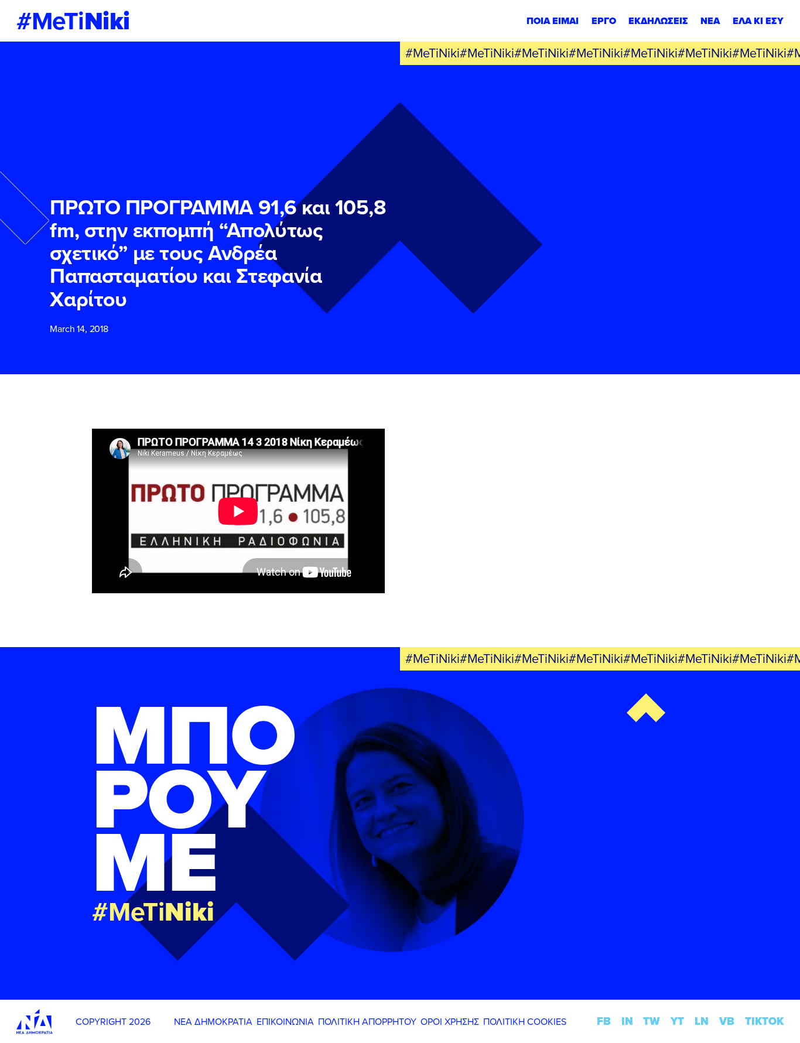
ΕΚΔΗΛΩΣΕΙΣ (658, 21)
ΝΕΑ (710, 21)
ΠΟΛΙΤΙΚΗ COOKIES (524, 1021)
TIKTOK (764, 1021)
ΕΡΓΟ (604, 21)
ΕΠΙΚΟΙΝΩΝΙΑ (285, 1021)
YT (677, 1021)
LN (702, 1021)
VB (726, 1021)
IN (627, 1021)
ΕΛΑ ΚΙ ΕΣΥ (758, 21)
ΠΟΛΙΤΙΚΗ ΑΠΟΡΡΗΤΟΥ (367, 1021)
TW (651, 1021)
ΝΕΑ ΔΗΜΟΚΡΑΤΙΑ (213, 1021)
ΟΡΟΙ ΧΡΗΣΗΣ (449, 1021)
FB (604, 1021)
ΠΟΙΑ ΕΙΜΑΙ (553, 21)
